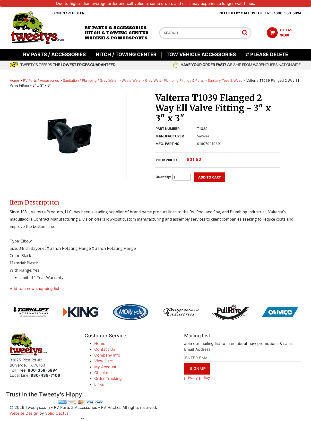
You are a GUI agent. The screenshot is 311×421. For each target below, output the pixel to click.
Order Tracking (108, 378)
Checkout (103, 372)
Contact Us (104, 349)
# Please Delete (267, 54)
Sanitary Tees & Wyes (225, 80)
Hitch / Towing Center (126, 54)
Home (14, 80)
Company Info (107, 355)
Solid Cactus (57, 413)
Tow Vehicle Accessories (201, 54)
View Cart (103, 360)
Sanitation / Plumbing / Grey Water (90, 80)
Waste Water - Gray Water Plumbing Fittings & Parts (163, 80)
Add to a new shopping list (34, 288)
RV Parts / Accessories (54, 54)
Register (76, 13)
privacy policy (197, 377)
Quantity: (163, 177)
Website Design (24, 413)
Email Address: (197, 349)
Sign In (58, 13)
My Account (105, 366)
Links (99, 384)
